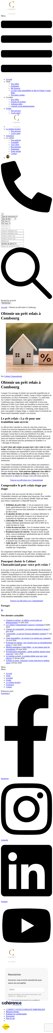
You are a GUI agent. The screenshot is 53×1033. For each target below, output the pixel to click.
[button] (26, 45)
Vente (8, 676)
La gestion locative (13, 129)
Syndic (8, 108)
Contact (14, 154)
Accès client (15, 113)
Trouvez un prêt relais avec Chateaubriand (26, 480)
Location (9, 678)
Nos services (16, 111)
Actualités (15, 142)
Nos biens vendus (18, 95)
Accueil (9, 79)
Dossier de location (18, 102)
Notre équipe (16, 151)
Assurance (10, 136)
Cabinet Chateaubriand (13, 376)
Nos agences (16, 140)
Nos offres (15, 84)
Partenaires (15, 149)
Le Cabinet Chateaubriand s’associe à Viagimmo (25, 625)
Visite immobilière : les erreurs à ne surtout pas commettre (28, 638)
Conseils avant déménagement (22, 106)
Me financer (15, 88)
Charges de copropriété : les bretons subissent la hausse (27, 629)
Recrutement (16, 147)
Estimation (15, 86)
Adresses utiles (16, 104)
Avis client (15, 145)
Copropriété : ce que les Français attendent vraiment (26, 634)
